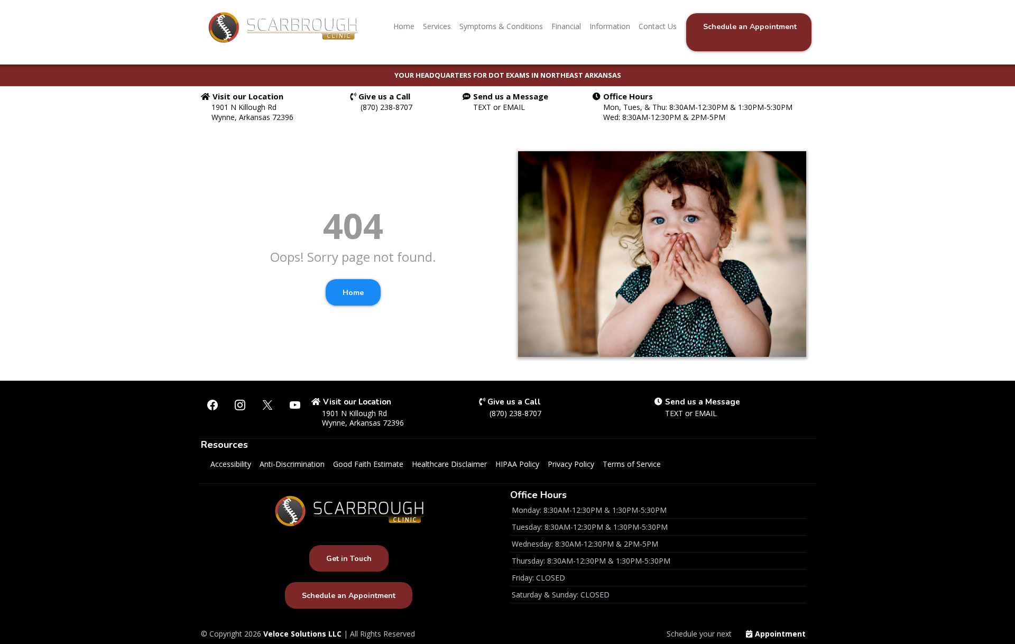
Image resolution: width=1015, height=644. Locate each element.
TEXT (483, 107)
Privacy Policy (571, 464)
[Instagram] (240, 405)
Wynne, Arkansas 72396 (252, 117)
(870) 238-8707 (386, 107)
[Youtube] (295, 405)
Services (437, 26)
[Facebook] (212, 405)
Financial (566, 26)
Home (403, 26)
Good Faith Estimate (368, 464)
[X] (267, 405)
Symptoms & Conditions (501, 26)
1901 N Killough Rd (243, 107)
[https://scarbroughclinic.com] (283, 26)
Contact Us (658, 26)
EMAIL (514, 107)
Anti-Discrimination (292, 464)
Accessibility (230, 464)
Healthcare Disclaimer (449, 464)
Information (609, 26)
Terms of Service (632, 464)
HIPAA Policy (517, 464)
